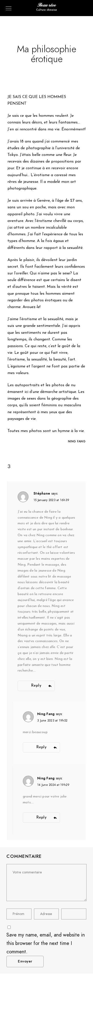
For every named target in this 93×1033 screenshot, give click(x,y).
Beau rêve (46, 5)
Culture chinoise (46, 10)
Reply (36, 686)
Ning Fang (46, 714)
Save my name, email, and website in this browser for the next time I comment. (45, 943)
